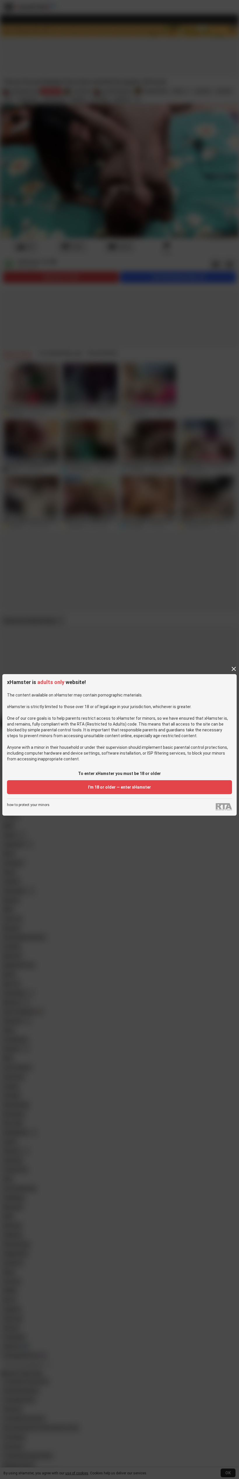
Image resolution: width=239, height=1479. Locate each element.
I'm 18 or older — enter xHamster (119, 787)
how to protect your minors (28, 805)
